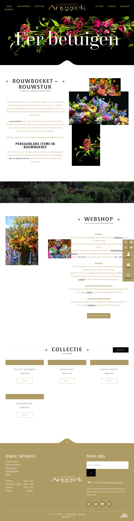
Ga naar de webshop (99, 316)
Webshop (125, 6)
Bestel (25, 381)
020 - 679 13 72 (11, 468)
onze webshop (15, 121)
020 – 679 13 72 (120, 257)
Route (7, 474)
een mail (81, 257)
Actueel (99, 6)
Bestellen (39, 6)
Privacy (82, 514)
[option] (67, 32)
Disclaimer (70, 514)
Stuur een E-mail (12, 471)
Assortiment (24, 6)
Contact (111, 6)
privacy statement (116, 482)
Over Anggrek (8, 8)
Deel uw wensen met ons (19, 158)
